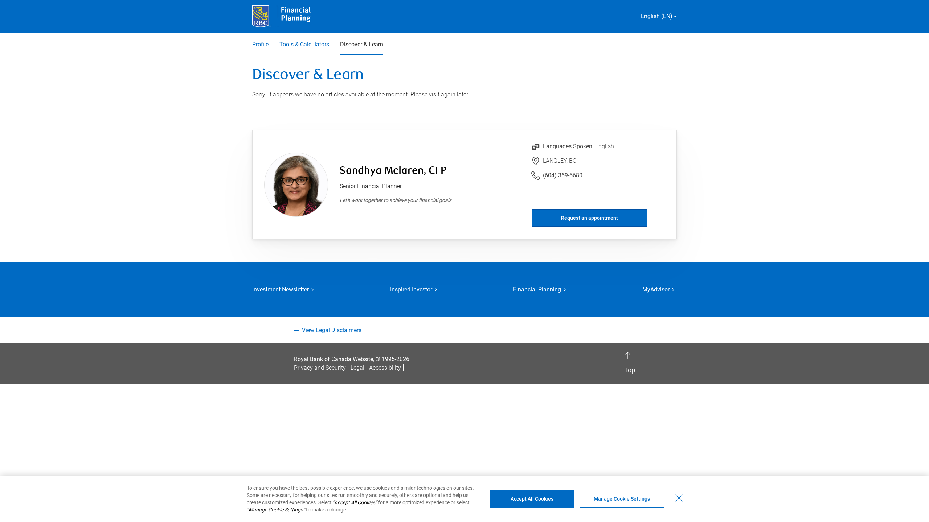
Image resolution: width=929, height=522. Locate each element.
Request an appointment (589, 218)
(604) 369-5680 (562, 175)
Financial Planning (537, 289)
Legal (357, 367)
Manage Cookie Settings (622, 499)
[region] (464, 499)
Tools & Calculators (304, 44)
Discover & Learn (361, 44)
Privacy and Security (320, 367)
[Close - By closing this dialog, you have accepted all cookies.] (679, 498)
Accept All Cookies (532, 499)
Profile (260, 44)
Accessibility (385, 367)
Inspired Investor (411, 289)
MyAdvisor (656, 289)
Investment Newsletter (280, 289)
